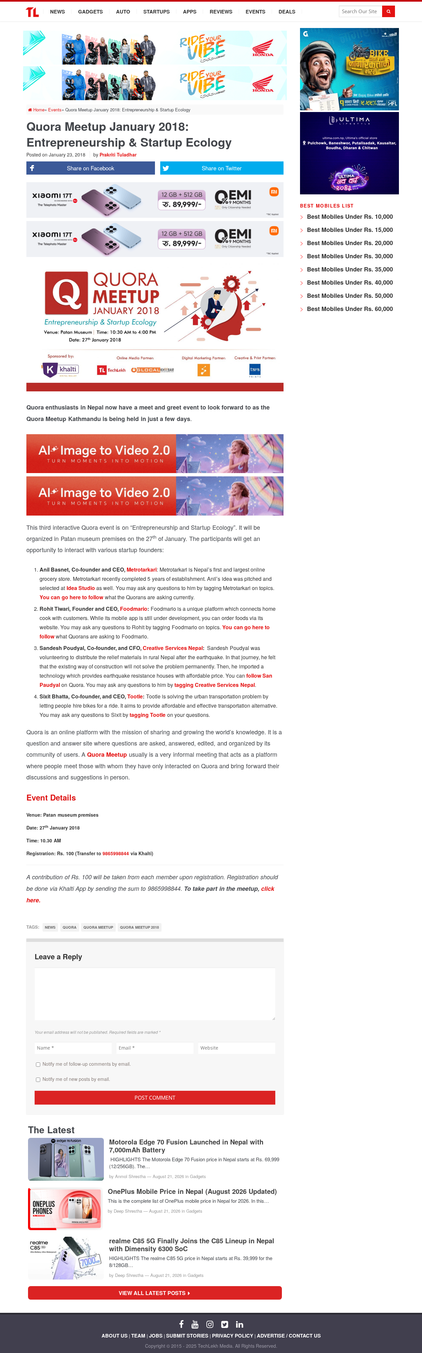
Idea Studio (81, 588)
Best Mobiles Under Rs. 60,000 (349, 308)
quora (69, 927)
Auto (123, 11)
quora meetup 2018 (139, 927)
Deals (287, 11)
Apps (189, 11)
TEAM (138, 1335)
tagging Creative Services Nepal (214, 685)
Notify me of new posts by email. (76, 1079)
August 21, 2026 (168, 1176)
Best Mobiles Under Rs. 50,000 (349, 295)
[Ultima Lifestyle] (349, 192)
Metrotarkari (142, 569)
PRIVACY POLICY (232, 1335)
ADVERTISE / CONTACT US (289, 1335)
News (57, 11)
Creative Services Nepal (173, 648)
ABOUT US (115, 1335)
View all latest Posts (154, 1293)
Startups (156, 11)
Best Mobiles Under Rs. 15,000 (349, 229)
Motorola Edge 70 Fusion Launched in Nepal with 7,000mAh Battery (186, 1146)
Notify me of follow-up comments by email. (87, 1063)
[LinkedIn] (239, 1324)
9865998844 (116, 853)
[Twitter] (224, 1324)
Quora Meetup (107, 754)
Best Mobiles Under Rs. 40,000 (349, 282)
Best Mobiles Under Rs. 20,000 (349, 243)
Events (255, 11)
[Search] (388, 11)
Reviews (221, 11)
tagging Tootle (148, 715)
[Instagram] (209, 1324)
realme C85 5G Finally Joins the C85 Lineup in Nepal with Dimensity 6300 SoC (191, 1245)
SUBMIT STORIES (187, 1335)
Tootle (135, 696)
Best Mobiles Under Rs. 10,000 (349, 216)
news (50, 927)
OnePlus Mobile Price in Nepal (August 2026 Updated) (192, 1191)
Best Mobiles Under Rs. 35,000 (349, 269)
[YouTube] (195, 1324)
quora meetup (98, 927)
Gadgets (90, 11)
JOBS (156, 1335)
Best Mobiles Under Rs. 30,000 (349, 256)
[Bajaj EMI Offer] (349, 108)
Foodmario (133, 608)
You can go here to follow (71, 597)
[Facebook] (181, 1324)
